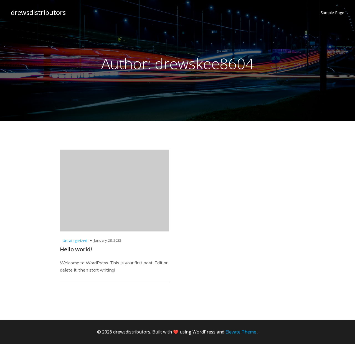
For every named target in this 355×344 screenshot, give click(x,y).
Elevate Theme (240, 332)
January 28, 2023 (107, 240)
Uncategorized (75, 240)
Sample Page (332, 12)
